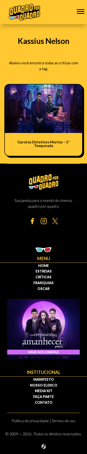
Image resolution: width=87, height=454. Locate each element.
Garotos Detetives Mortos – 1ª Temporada (43, 144)
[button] (80, 11)
